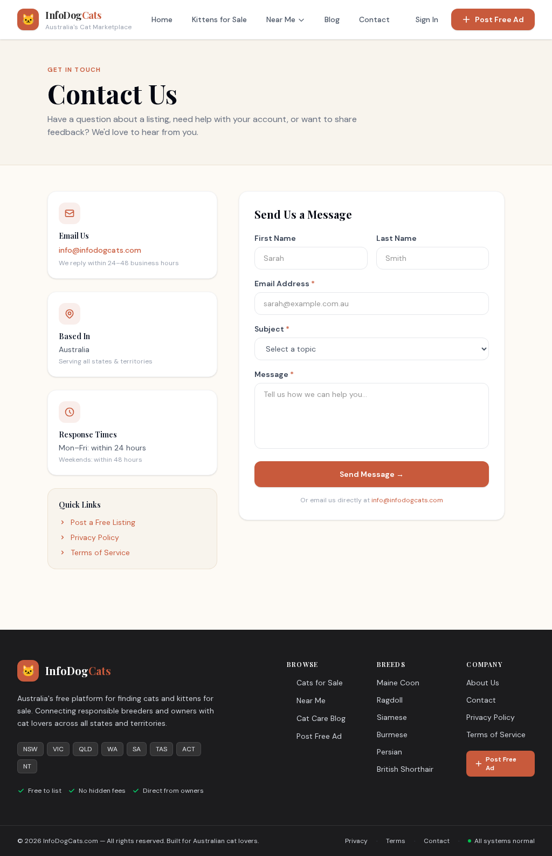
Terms (395, 841)
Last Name (396, 238)
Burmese (392, 734)
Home (161, 19)
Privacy (356, 841)
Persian (389, 752)
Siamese (392, 717)
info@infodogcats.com (100, 250)
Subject (271, 329)
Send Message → (372, 474)
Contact (374, 19)
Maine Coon (398, 683)
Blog (332, 19)
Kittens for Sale (219, 19)
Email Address (284, 283)
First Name (275, 238)
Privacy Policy (95, 537)
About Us (482, 683)
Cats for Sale (319, 683)
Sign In (427, 19)
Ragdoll (390, 700)
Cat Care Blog (321, 718)
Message (274, 374)
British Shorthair (405, 769)
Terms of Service (100, 552)
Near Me (280, 19)
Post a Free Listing (103, 522)
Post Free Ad (499, 19)
